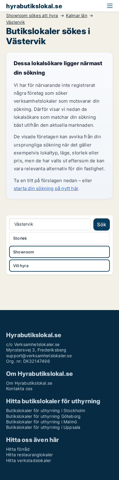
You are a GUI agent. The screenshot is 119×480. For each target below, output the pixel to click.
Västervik (15, 22)
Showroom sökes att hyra (32, 15)
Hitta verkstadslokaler (28, 460)
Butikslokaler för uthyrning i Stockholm (45, 410)
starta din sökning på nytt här (46, 188)
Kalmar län (76, 15)
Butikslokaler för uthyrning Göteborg (43, 416)
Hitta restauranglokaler (29, 454)
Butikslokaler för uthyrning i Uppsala (43, 427)
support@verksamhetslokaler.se (39, 355)
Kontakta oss (19, 388)
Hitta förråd (18, 449)
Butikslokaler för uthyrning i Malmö (41, 421)
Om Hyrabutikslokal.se (29, 383)
